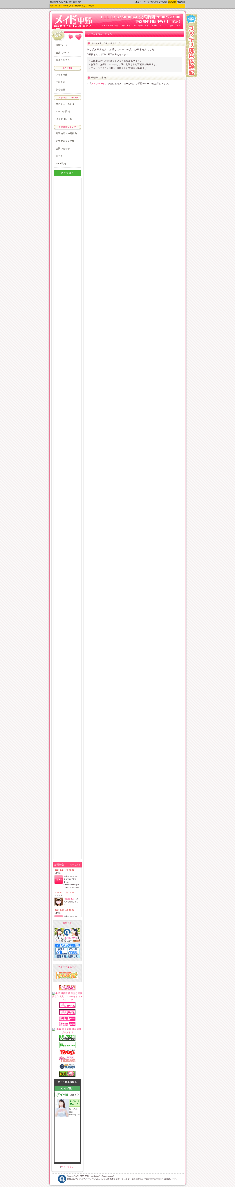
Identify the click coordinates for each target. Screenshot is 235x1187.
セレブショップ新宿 (59, 5)
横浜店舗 (154, 2)
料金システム (63, 60)
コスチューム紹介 (65, 104)
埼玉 (66, 2)
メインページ (98, 83)
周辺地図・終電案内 (66, 133)
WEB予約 (61, 163)
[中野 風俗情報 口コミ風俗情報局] (67, 1076)
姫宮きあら (70, 899)
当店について (63, 52)
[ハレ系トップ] (62, 1182)
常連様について (157, 25)
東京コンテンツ (142, 2)
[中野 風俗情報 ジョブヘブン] (67, 1068)
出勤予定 (60, 82)
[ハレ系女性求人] (67, 941)
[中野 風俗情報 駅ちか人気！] (67, 1047)
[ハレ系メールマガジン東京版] (67, 978)
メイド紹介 (62, 74)
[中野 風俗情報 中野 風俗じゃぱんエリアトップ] (67, 1014)
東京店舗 (172, 2)
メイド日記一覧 (64, 119)
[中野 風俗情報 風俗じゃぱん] (67, 1007)
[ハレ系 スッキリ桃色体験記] (191, 76)
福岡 (75, 2)
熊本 (80, 2)
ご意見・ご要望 (173, 25)
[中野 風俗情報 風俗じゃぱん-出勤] (67, 1020)
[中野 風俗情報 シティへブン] (67, 1054)
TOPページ (62, 45)
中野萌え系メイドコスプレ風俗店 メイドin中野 (66, 19)
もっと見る (75, 864)
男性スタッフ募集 (141, 25)
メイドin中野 (75, 6)
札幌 (70, 2)
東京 (61, 2)
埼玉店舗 (181, 2)
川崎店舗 (163, 2)
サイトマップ (67, 1167)
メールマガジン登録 (110, 25)
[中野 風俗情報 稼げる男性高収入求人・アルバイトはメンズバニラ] (67, 999)
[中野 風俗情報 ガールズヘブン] (67, 1061)
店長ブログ (67, 173)
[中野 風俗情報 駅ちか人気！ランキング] (67, 1040)
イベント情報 (63, 111)
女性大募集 (126, 25)
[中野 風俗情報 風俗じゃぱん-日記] (67, 1025)
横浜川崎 (54, 2)
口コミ (59, 156)
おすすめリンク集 (65, 141)
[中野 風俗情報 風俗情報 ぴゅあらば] (67, 1032)
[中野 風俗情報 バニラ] (67, 989)
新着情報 (60, 89)
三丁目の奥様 (88, 5)
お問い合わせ (63, 148)
